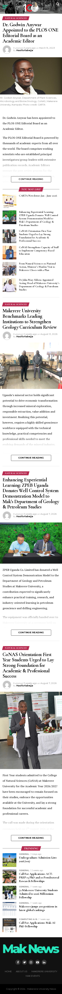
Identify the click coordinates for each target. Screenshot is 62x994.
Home (8, 971)
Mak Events (33, 976)
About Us (21, 971)
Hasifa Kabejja (24, 50)
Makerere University (44, 971)
